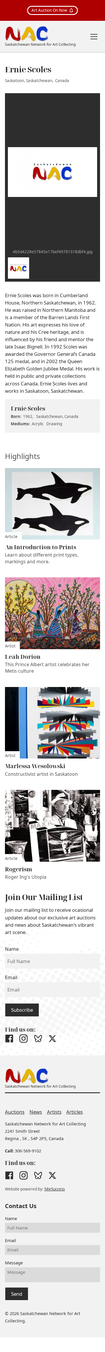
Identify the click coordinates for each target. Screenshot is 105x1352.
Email (11, 977)
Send (16, 1293)
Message (14, 1263)
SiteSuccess (54, 1189)
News (35, 1111)
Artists (54, 1111)
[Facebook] (9, 1038)
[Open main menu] (94, 36)
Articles (74, 1111)
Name (12, 948)
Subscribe (22, 1009)
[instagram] (23, 1038)
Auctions (14, 1111)
